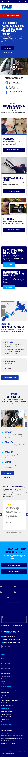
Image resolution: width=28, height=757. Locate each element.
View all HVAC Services (14, 191)
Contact (3, 683)
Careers (3, 681)
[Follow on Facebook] (2, 646)
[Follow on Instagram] (6, 646)
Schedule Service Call (10, 377)
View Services (7, 48)
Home (2, 658)
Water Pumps (4, 695)
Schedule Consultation (14, 571)
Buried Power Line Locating (8, 743)
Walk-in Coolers (5, 719)
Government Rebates (6, 676)
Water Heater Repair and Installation (10, 700)
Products (3, 671)
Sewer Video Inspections (7, 697)
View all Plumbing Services (14, 150)
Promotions (4, 678)
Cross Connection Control (7, 705)
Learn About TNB (8, 52)
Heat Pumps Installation (7, 711)
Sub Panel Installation (6, 730)
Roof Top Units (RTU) (6, 716)
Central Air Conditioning (7, 714)
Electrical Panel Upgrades (7, 728)
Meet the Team (7, 477)
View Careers (7, 473)
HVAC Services (5, 666)
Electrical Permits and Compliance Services (12, 735)
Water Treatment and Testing (8, 690)
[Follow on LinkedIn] (9, 646)
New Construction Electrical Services (10, 740)
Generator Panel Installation (8, 733)
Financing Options (5, 673)
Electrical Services (5, 668)
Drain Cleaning (5, 692)
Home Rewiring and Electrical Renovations (11, 738)
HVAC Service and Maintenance (9, 721)
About (2, 660)
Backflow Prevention (6, 702)
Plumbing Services (5, 663)
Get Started (9, 264)
